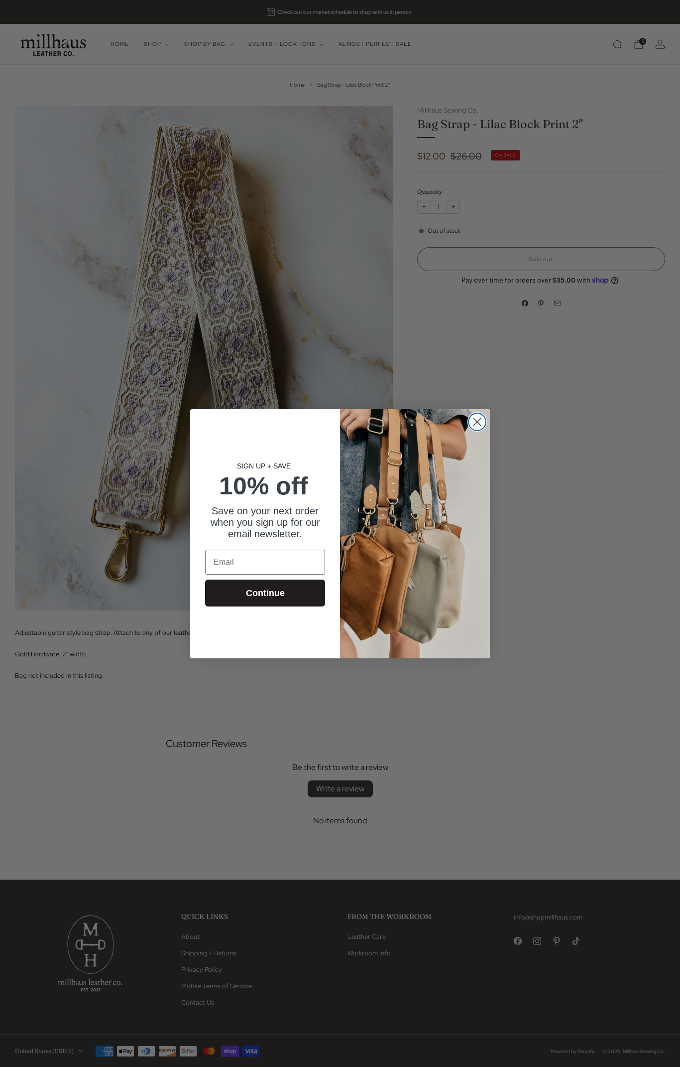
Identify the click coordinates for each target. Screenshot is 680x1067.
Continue (265, 593)
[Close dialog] (477, 422)
